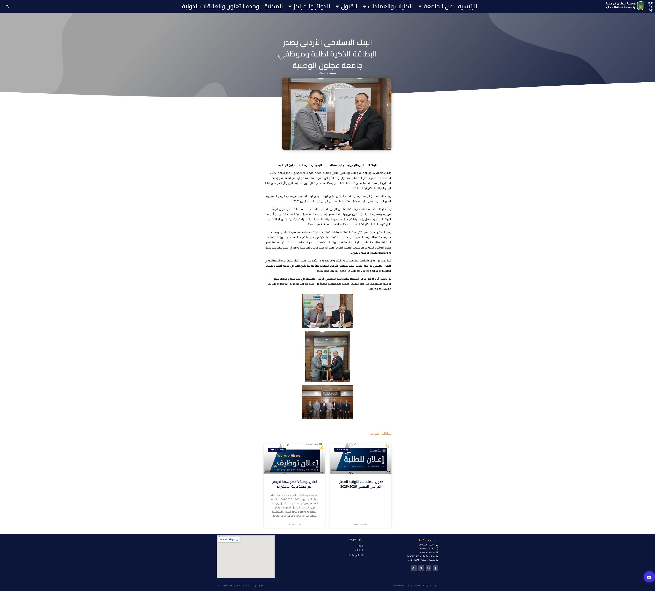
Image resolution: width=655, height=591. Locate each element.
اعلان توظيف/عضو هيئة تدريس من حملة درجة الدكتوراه (294, 484)
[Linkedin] (421, 568)
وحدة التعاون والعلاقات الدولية (220, 6)
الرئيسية (467, 6)
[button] (7, 6)
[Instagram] (428, 568)
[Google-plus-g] (414, 568)
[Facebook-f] (435, 568)
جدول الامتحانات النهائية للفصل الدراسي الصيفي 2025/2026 (360, 484)
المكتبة (273, 6)
